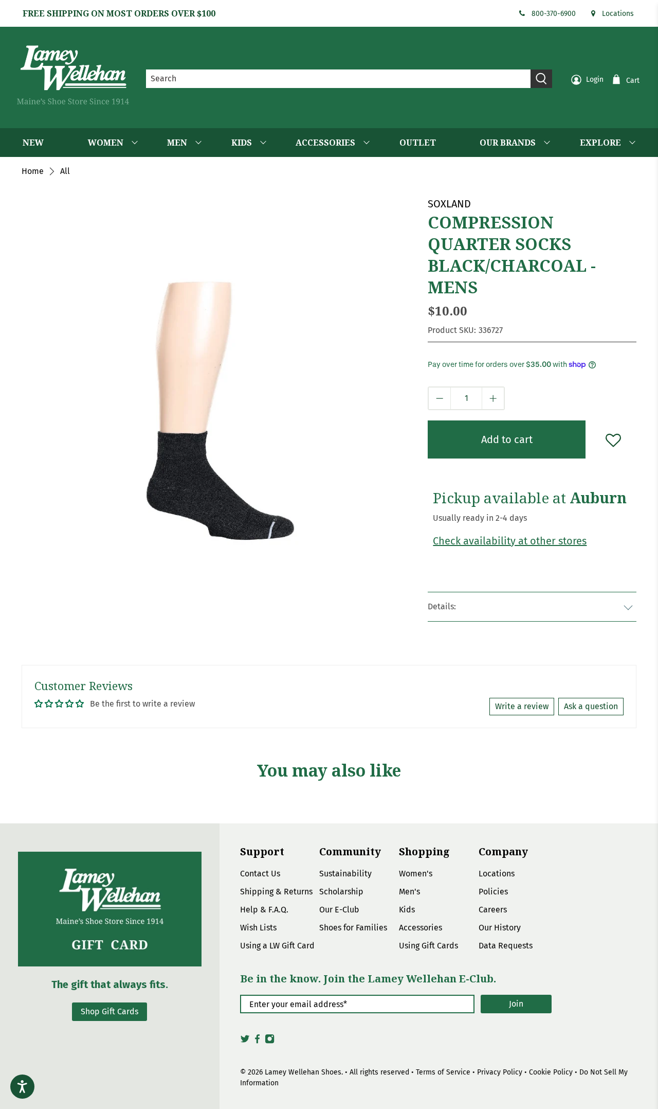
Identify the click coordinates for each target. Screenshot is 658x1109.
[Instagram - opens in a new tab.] (270, 1041)
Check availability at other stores (510, 541)
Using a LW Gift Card (277, 945)
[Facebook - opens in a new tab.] (257, 1041)
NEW (33, 142)
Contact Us (260, 873)
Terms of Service (443, 1072)
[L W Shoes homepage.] (73, 75)
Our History (500, 927)
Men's (409, 891)
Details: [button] (442, 606)
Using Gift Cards (428, 945)
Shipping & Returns (276, 891)
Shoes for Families (353, 927)
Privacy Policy (499, 1072)
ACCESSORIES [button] (325, 142)
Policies (493, 891)
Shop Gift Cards (109, 1011)
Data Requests (506, 945)
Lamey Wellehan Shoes (303, 1072)
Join (516, 1004)
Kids (407, 909)
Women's (415, 873)
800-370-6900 (554, 13)
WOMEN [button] (105, 142)
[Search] (541, 78)
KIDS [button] (241, 142)
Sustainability (345, 873)
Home (33, 171)
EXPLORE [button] (600, 142)
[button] (439, 398)
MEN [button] (177, 142)
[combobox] (338, 78)
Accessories (420, 927)
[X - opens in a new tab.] (245, 1041)
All (65, 171)
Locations (618, 13)
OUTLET (417, 142)
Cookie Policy (551, 1072)
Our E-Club (339, 909)
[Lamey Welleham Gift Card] (110, 909)
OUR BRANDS (508, 142)
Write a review (522, 706)
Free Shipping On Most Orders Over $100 (119, 13)
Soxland (449, 204)
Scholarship (341, 891)
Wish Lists (258, 927)
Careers (493, 909)
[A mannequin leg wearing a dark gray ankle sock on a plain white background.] (219, 394)
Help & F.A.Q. (264, 909)
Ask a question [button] (591, 706)
